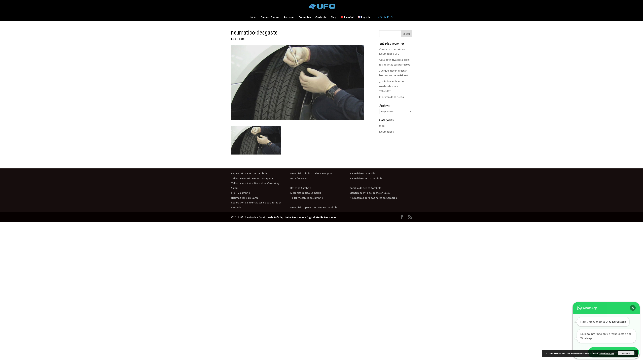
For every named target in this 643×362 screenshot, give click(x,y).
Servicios (288, 17)
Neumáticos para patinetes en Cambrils (373, 197)
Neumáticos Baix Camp (245, 197)
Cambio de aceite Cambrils (365, 188)
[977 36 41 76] (383, 14)
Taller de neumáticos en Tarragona (252, 178)
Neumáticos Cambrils (362, 173)
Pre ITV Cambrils (240, 192)
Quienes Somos (270, 17)
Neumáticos (386, 131)
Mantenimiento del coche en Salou (370, 192)
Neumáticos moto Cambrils (366, 178)
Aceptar (626, 353)
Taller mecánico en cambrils (306, 197)
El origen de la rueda (391, 97)
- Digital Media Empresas (320, 217)
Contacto (321, 17)
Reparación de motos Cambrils (249, 173)
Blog (333, 17)
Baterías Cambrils (300, 188)
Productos (305, 17)
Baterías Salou (298, 178)
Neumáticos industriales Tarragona (311, 173)
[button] (633, 308)
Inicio (253, 17)
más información (606, 353)
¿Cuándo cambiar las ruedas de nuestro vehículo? (391, 86)
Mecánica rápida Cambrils (305, 192)
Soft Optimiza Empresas (288, 217)
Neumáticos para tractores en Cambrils (313, 207)
